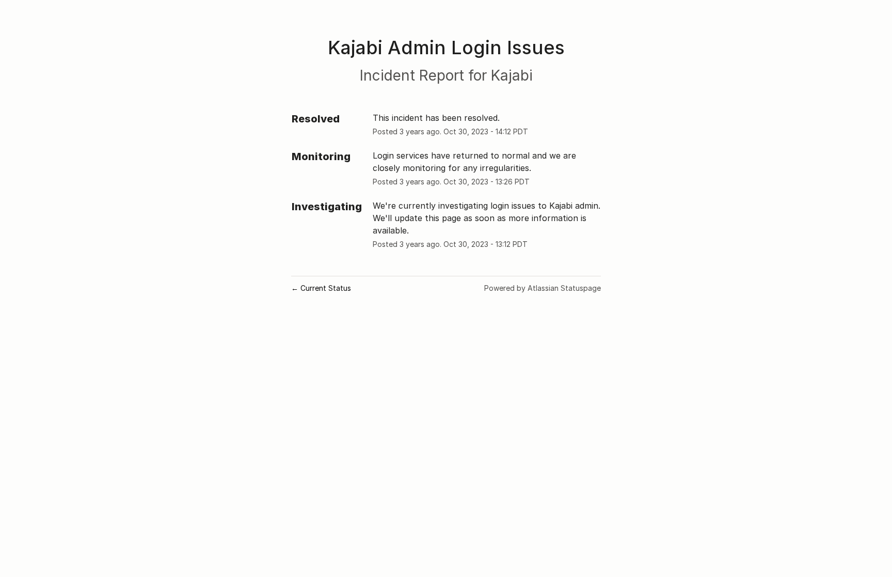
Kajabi (512, 75)
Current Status (321, 288)
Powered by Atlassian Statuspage (542, 288)
